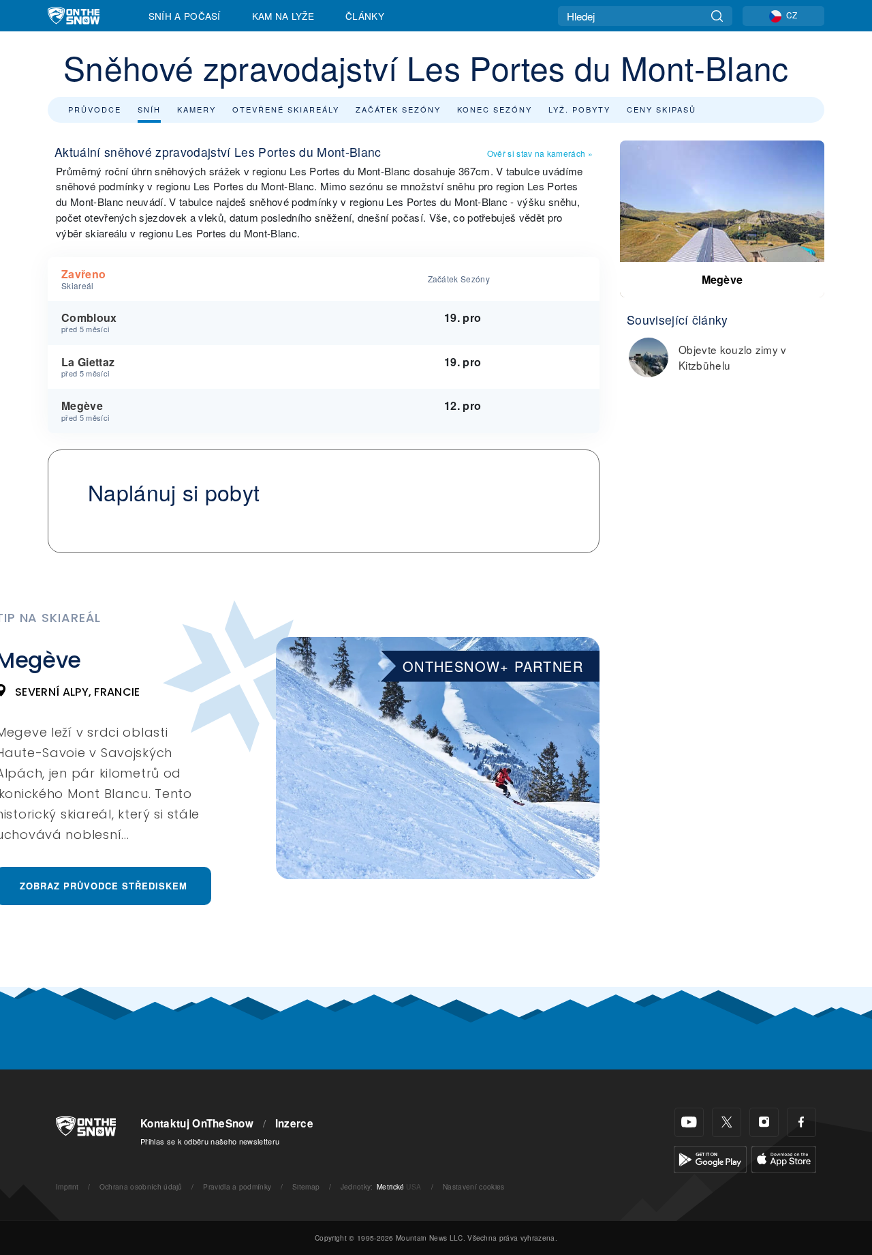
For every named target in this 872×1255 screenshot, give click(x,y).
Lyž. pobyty (579, 109)
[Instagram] (764, 1122)
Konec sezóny (494, 109)
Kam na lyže (283, 16)
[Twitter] (726, 1122)
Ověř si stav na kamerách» (540, 153)
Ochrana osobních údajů (141, 1186)
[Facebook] (801, 1122)
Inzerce (294, 1123)
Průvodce (94, 109)
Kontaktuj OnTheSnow (196, 1123)
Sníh (149, 109)
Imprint (67, 1186)
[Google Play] (710, 1158)
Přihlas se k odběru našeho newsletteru (209, 1141)
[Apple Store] (783, 1158)
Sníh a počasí (185, 16)
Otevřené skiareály (285, 109)
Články (364, 16)
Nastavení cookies (473, 1186)
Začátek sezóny (398, 109)
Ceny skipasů (661, 109)
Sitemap (306, 1186)
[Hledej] (717, 16)
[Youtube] (689, 1122)
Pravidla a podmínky (237, 1186)
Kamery (196, 109)
